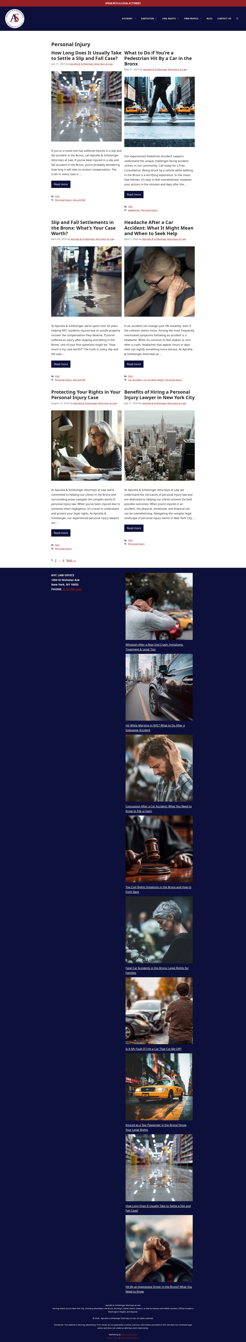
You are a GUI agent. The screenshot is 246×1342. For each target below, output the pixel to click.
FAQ (57, 196)
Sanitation (147, 18)
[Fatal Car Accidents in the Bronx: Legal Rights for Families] (159, 930)
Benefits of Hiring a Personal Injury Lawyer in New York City (159, 395)
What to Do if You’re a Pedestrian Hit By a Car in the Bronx (158, 58)
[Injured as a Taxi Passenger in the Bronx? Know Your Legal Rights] (159, 1087)
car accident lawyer (153, 379)
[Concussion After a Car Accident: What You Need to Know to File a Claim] (159, 768)
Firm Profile (191, 18)
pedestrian (134, 210)
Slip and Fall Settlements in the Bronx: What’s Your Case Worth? (83, 227)
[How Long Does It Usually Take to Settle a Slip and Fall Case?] (159, 1168)
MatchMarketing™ (129, 1334)
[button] (237, 19)
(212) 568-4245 (72, 589)
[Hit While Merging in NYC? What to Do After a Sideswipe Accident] (159, 688)
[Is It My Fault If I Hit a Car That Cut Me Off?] (159, 1011)
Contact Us (224, 18)
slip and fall (79, 199)
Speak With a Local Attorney (123, 3)
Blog (209, 18)
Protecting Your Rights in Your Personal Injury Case (86, 395)
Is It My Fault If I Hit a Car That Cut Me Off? (153, 1049)
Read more (61, 184)
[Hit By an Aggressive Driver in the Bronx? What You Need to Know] (159, 1249)
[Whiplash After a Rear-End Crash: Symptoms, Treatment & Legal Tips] (159, 607)
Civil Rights (169, 18)
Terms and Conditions (130, 1338)
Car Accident (135, 379)
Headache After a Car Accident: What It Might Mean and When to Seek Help (158, 227)
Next (71, 560)
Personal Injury (63, 199)
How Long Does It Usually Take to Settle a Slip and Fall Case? (86, 55)
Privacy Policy (112, 1338)
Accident (127, 18)
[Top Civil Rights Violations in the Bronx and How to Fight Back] (159, 849)
